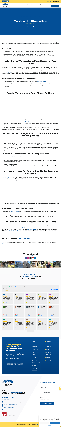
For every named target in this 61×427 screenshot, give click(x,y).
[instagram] (28, 258)
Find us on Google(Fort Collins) (9, 407)
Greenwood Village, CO (36, 359)
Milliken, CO (48, 346)
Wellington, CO (49, 357)
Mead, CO (48, 344)
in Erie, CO (13, 156)
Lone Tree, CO (34, 370)
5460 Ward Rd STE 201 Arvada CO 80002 (10, 404)
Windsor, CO (48, 360)
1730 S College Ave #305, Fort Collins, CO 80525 (12, 401)
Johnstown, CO (35, 363)
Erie (28, 229)
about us (3, 243)
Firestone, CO (34, 355)
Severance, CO (49, 351)
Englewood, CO (35, 352)
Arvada (35, 229)
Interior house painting (6, 72)
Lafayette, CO (34, 365)
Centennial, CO (35, 349)
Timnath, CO (48, 355)
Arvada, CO (34, 341)
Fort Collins (31, 229)
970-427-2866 (11, 230)
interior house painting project (20, 227)
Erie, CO (33, 354)
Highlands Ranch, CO (36, 362)
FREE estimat (19, 230)
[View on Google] (4, 294)
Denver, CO (34, 351)
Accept (55, 423)
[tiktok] (30, 258)
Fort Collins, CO (35, 357)
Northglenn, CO (49, 347)
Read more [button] (5, 300)
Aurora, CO (34, 343)
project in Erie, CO (27, 139)
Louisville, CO (48, 341)
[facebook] (26, 258)
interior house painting (50, 40)
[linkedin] (35, 258)
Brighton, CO (34, 346)
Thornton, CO (48, 354)
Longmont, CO (34, 371)
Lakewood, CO (34, 367)
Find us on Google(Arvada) (8, 409)
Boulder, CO (34, 344)
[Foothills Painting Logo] (5, 3)
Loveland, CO (48, 343)
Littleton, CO (34, 368)
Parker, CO (48, 349)
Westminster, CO (49, 359)
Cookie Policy (49, 425)
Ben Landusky (24, 239)
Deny (44, 423)
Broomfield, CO (35, 347)
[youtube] (33, 258)
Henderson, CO (35, 360)
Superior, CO (48, 352)
